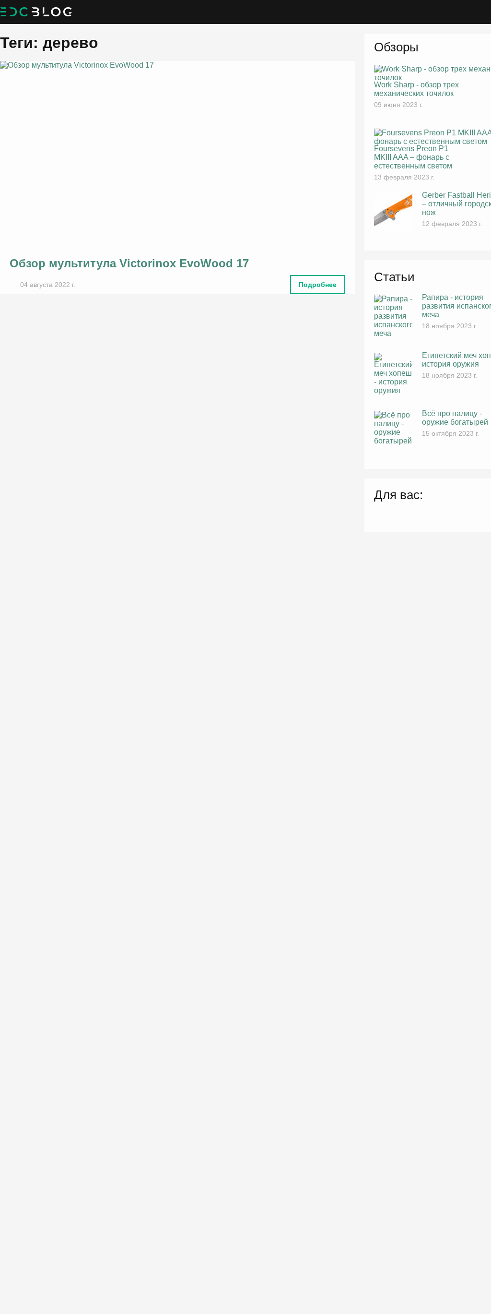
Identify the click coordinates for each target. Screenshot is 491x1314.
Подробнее (318, 284)
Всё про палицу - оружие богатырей (455, 417)
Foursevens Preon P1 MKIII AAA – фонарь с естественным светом (413, 157)
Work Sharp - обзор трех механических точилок (416, 89)
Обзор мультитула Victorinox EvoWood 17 (129, 263)
